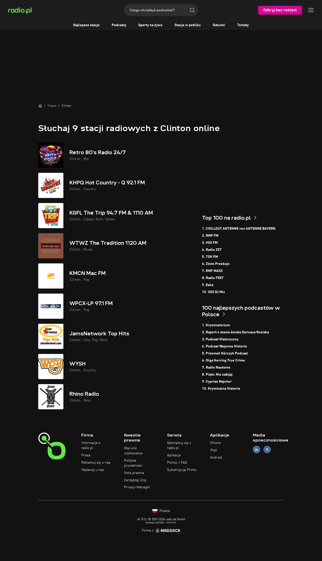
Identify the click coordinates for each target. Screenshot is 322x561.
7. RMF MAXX (212, 271)
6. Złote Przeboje (216, 264)
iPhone (215, 443)
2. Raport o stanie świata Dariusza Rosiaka (235, 332)
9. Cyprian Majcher (217, 381)
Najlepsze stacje (86, 25)
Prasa (85, 455)
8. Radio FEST (213, 278)
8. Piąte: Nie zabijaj (217, 374)
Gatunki (219, 25)
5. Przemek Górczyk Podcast (225, 353)
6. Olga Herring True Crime (223, 360)
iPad (213, 450)
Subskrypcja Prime (181, 470)
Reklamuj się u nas (95, 462)
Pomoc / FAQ (177, 462)
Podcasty (119, 25)
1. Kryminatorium (216, 325)
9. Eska (207, 285)
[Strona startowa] (40, 106)
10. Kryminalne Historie (221, 388)
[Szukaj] (192, 10)
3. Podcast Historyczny (220, 339)
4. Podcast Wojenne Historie (224, 346)
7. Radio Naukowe (216, 367)
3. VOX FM (210, 243)
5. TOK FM (210, 257)
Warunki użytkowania (133, 451)
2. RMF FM (210, 235)
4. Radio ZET (212, 250)
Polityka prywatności (133, 463)
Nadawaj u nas (92, 470)
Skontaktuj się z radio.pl (179, 445)
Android (216, 457)
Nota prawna (134, 473)
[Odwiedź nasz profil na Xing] (267, 449)
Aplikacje (174, 455)
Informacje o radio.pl (90, 445)
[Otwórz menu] (311, 10)
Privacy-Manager (137, 487)
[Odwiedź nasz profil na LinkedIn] (257, 449)
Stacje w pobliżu (188, 25)
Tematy (243, 25)
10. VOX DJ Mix (213, 292)
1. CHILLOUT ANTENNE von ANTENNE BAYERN (238, 228)
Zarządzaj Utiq (135, 480)
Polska (164, 511)
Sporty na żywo (150, 25)
